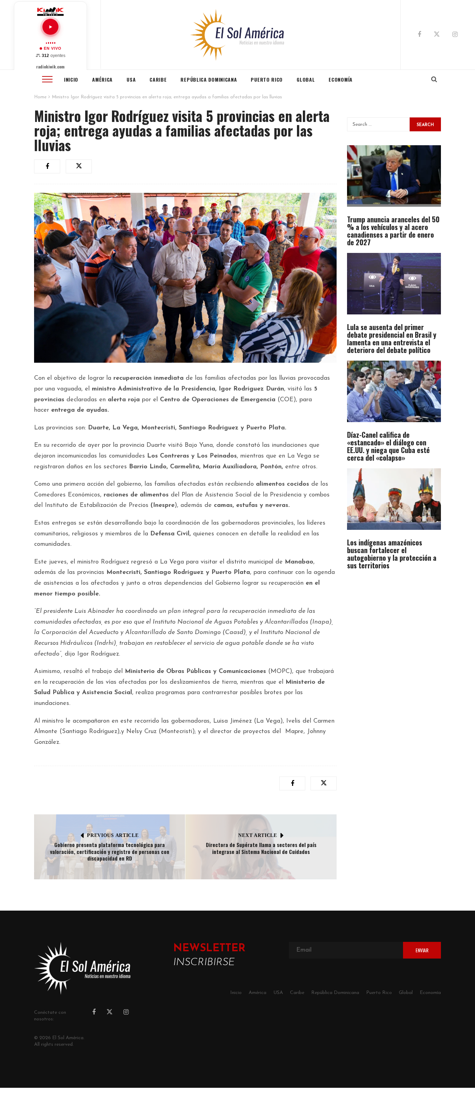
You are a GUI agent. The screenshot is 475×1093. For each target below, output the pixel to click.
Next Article (257, 835)
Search (425, 125)
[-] (237, 35)
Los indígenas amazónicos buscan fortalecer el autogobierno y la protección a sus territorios (391, 553)
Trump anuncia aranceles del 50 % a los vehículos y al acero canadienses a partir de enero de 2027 (393, 230)
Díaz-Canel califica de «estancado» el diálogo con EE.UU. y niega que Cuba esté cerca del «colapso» (388, 446)
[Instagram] (455, 35)
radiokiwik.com (50, 67)
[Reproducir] (50, 27)
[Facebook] (419, 35)
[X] (437, 35)
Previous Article (112, 835)
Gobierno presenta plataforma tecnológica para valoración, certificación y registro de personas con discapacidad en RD (109, 851)
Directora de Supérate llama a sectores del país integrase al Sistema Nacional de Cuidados (261, 848)
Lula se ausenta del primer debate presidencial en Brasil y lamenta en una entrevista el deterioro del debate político (391, 338)
